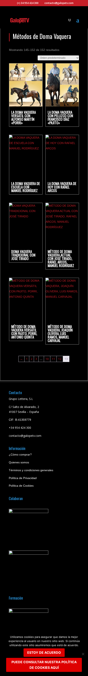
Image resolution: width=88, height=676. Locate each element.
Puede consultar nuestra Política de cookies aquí (44, 665)
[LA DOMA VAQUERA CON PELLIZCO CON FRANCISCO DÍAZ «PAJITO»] (62, 85)
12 (59, 359)
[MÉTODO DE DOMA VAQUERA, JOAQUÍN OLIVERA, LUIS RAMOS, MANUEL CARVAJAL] (62, 299)
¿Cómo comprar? (20, 454)
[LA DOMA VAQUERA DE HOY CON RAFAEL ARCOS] (62, 156)
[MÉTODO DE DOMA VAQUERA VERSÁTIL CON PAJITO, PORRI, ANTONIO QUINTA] (25, 299)
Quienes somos (19, 462)
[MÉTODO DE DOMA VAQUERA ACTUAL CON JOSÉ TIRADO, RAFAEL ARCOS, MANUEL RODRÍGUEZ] (62, 224)
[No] (83, 654)
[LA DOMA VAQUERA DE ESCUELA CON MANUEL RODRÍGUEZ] (25, 156)
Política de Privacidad (23, 478)
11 (53, 359)
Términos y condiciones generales (31, 470)
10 (47, 359)
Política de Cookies (21, 485)
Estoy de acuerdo (44, 652)
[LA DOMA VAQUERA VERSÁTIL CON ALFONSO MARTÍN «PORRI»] (25, 85)
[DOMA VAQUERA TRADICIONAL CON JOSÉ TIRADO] (25, 224)
